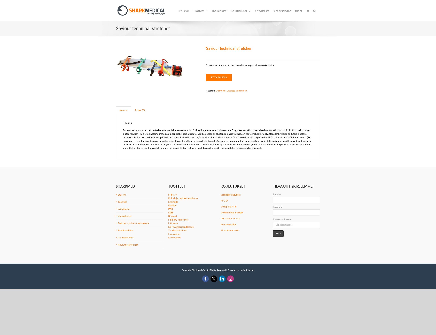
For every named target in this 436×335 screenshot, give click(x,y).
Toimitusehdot (125, 230)
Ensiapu (172, 205)
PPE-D (224, 200)
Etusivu (122, 194)
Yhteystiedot (124, 216)
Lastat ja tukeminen (237, 90)
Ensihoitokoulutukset (232, 212)
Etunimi (277, 194)
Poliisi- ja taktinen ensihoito (183, 198)
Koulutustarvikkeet (128, 244)
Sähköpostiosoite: (282, 219)
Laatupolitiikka (126, 237)
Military (172, 194)
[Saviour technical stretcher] (158, 70)
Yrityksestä (123, 208)
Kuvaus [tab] (123, 110)
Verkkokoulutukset (230, 194)
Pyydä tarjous (219, 77)
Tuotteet (122, 201)
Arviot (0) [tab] (140, 110)
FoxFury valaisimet (178, 219)
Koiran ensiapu (229, 224)
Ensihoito (220, 90)
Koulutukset (174, 237)
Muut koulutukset (230, 230)
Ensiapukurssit (228, 206)
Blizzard (172, 216)
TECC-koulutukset (230, 218)
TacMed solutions (177, 230)
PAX (170, 208)
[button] (314, 10)
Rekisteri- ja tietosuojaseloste (133, 223)
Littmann (173, 223)
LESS (170, 212)
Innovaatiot (174, 233)
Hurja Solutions (247, 270)
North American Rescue (181, 226)
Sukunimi (278, 206)
